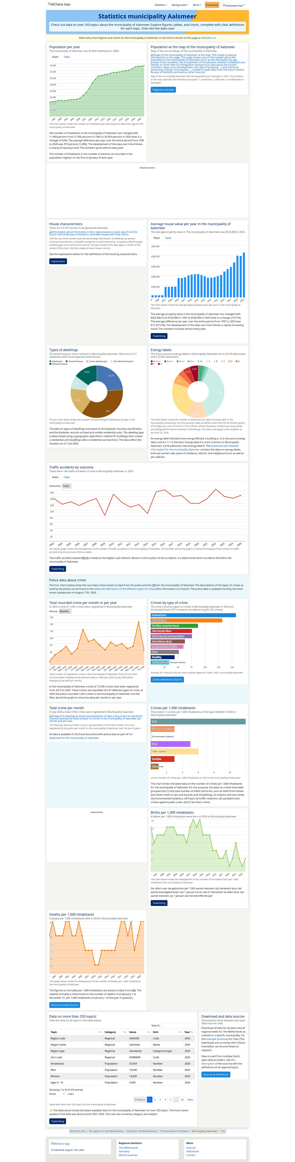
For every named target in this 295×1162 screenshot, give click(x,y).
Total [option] (66, 486)
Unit (155, 1032)
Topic (54, 1032)
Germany (124, 1151)
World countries (128, 1155)
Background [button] (179, 5)
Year (187, 1032)
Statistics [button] (160, 5)
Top (223, 1131)
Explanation (58, 261)
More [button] (196, 5)
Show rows (61, 1094)
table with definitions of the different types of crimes (124, 589)
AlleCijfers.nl (208, 38)
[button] (234, 5)
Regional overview (163, 89)
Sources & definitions (215, 1074)
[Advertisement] (147, 193)
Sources (191, 1147)
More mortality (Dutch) (64, 1005)
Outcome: (55, 486)
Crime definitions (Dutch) (167, 679)
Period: (53, 611)
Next (190, 1099)
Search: (155, 1025)
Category (110, 1032)
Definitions (192, 1151)
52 (182, 1099)
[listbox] (66, 486)
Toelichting (159, 336)
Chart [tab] (55, 57)
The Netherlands (128, 1147)
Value (132, 1032)
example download (217, 1039)
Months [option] (64, 611)
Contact (190, 1155)
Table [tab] (67, 57)
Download (212, 5)
